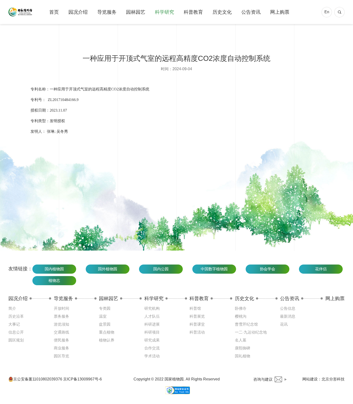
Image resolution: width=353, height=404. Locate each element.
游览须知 (61, 324)
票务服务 (61, 316)
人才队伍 (152, 316)
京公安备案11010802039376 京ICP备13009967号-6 (57, 379)
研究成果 (152, 340)
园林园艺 (135, 12)
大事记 (14, 324)
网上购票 (279, 12)
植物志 (54, 280)
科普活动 (197, 332)
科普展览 (197, 316)
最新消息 (287, 316)
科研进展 (152, 324)
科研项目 (152, 332)
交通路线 (61, 332)
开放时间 (61, 308)
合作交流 (152, 348)
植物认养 (106, 340)
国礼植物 (242, 356)
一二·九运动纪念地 (251, 332)
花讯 (284, 324)
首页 (54, 12)
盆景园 (104, 324)
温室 (103, 316)
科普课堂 (197, 324)
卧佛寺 (240, 308)
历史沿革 (16, 316)
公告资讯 (251, 12)
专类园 (104, 308)
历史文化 (222, 12)
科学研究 (164, 12)
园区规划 (16, 340)
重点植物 (106, 332)
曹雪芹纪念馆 (246, 324)
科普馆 (195, 308)
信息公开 (16, 332)
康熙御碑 (242, 348)
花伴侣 (321, 269)
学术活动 (152, 356)
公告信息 (287, 308)
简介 (12, 308)
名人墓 (240, 340)
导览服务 (106, 12)
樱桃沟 (240, 316)
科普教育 (193, 12)
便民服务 (61, 340)
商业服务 (61, 348)
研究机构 (152, 308)
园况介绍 (78, 12)
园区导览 (61, 356)
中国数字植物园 (214, 269)
